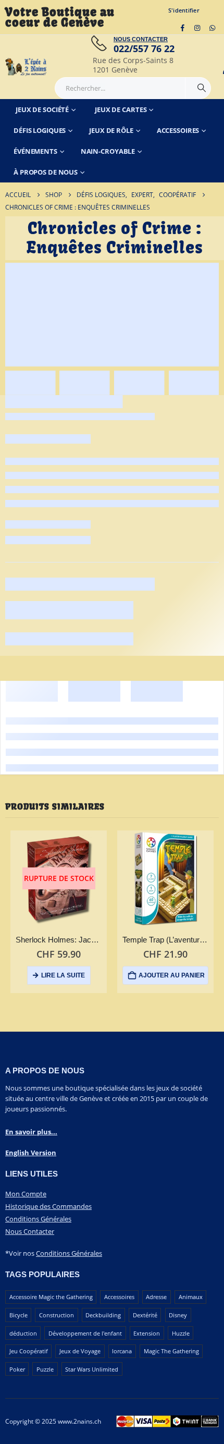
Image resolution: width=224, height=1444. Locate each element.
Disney (178, 1315)
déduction (23, 1333)
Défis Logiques (40, 130)
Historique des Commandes (48, 1206)
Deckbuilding (103, 1315)
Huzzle (181, 1333)
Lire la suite (63, 975)
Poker (17, 1369)
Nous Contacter (29, 1231)
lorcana (122, 1351)
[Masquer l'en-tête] (26, 67)
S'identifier (184, 10)
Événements (35, 151)
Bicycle (18, 1315)
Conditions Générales (38, 1218)
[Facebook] (182, 27)
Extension (146, 1333)
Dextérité (145, 1315)
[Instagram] (197, 27)
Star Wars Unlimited (91, 1369)
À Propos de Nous (46, 172)
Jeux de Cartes (120, 109)
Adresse (156, 1297)
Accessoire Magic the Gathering (51, 1297)
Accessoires (178, 130)
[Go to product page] (165, 878)
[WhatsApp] (212, 27)
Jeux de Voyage (80, 1351)
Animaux (191, 1297)
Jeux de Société (42, 109)
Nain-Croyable (108, 151)
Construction (56, 1315)
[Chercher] (201, 88)
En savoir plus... (31, 1131)
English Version (30, 1152)
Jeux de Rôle (111, 130)
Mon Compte (25, 1193)
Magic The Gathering (171, 1351)
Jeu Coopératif (28, 1351)
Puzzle (45, 1369)
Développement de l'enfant (85, 1333)
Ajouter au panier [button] (172, 975)
